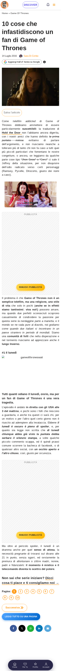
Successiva (12, 607)
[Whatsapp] (30, 628)
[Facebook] (13, 628)
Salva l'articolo (12, 112)
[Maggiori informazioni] (44, 62)
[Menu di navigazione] (54, 5)
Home (5, 13)
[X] (21, 628)
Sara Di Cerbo (31, 56)
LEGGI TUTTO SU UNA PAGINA (21, 616)
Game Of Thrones (19, 13)
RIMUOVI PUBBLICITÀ (30, 287)
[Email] (47, 628)
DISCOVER (30, 5)
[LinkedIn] (39, 628)
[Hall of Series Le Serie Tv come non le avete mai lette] (4, 5)
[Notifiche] (48, 5)
